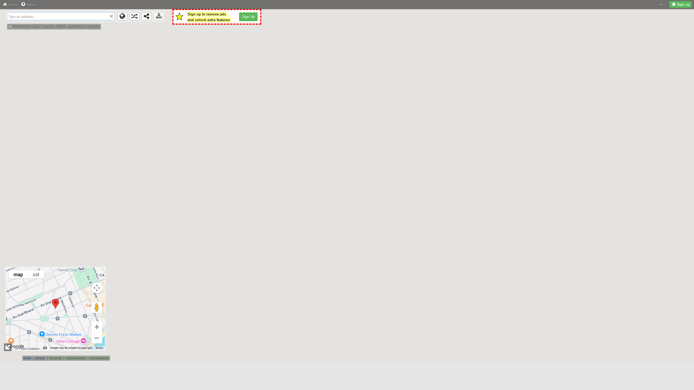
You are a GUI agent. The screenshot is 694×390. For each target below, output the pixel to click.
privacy (40, 358)
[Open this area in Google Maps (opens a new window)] (16, 346)
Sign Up (248, 17)
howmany (55, 358)
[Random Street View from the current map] (135, 16)
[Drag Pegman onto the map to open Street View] (96, 307)
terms (27, 358)
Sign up (683, 4)
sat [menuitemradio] (36, 274)
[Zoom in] (96, 326)
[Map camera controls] (96, 287)
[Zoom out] (96, 338)
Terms (99, 347)
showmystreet (99, 358)
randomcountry (76, 358)
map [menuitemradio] (18, 274)
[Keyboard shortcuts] (45, 348)
